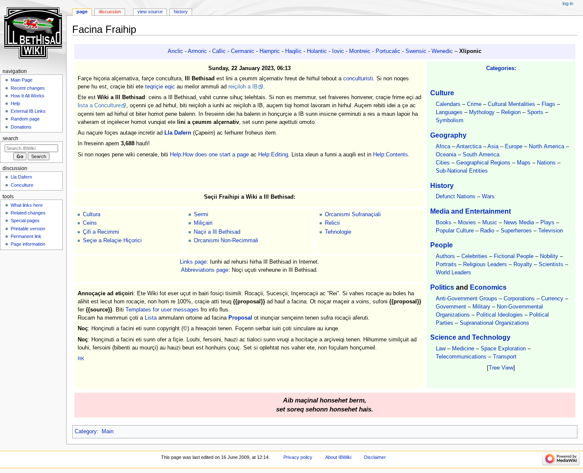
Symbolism (449, 120)
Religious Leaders (485, 264)
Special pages (25, 220)
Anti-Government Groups (466, 299)
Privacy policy (297, 457)
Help (15, 103)
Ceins (90, 223)
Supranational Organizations (494, 323)
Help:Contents (390, 155)
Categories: (501, 68)
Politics (442, 287)
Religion (511, 112)
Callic (219, 51)
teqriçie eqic (160, 87)
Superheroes (516, 231)
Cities (443, 163)
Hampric (269, 51)
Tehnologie (338, 232)
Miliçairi (203, 223)
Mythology (482, 112)
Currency (552, 299)
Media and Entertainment (470, 211)
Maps (524, 163)
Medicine (463, 349)
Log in (568, 3)
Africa (443, 147)
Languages (449, 112)
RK (81, 358)
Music (489, 223)
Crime (474, 104)
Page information (28, 244)
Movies (467, 223)
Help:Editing (273, 155)
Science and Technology (470, 337)
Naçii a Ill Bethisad (217, 232)
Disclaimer (375, 457)
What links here (27, 205)
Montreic (359, 51)
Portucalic (388, 51)
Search (10, 138)
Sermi (201, 214)
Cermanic (242, 51)
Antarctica (468, 147)
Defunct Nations (455, 197)
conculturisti (358, 79)
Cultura (91, 214)
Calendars (448, 104)
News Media (519, 223)
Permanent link (26, 236)
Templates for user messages (162, 310)
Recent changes (28, 88)
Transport (504, 357)
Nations (546, 163)
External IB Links (28, 111)
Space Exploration (503, 349)
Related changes (28, 212)
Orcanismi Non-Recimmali (226, 241)
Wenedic (442, 51)
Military (481, 307)
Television (550, 231)
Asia (492, 147)
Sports (535, 112)
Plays (547, 223)
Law (441, 349)
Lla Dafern (177, 133)
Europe (513, 147)
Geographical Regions (483, 163)
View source (150, 11)
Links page (193, 262)
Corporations (519, 299)
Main (108, 432)
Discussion (110, 11)
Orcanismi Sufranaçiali (353, 214)
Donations (21, 126)
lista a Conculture (99, 106)
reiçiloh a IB (243, 87)
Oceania (446, 155)
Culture (442, 93)
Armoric (197, 51)
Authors (445, 256)
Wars (488, 197)
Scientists (551, 264)
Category (86, 432)
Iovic (338, 51)
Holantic (317, 51)
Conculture (22, 185)
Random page (25, 118)
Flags (548, 104)
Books (444, 223)
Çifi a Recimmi (101, 232)
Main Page (21, 79)
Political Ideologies (499, 315)
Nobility (549, 256)
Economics (488, 287)
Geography (448, 135)
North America (546, 147)
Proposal (240, 318)
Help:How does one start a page (209, 155)
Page (81, 11)
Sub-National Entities (462, 171)
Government (451, 307)
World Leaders (453, 273)
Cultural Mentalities (511, 104)
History (442, 185)
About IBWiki (338, 457)
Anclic (175, 51)
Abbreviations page (204, 270)
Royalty (522, 264)
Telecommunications (461, 357)
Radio (487, 231)
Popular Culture (455, 231)
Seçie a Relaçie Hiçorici (112, 241)
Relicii (332, 223)
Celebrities (474, 256)
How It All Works (27, 95)
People (441, 245)
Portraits (446, 264)
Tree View (501, 368)
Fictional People (513, 256)
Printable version (28, 228)
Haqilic (293, 51)
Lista (151, 318)
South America (481, 155)
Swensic (415, 51)
